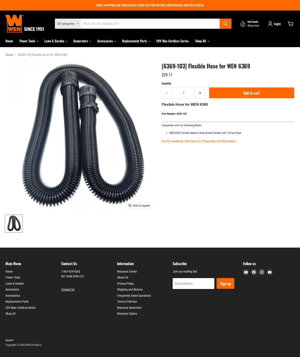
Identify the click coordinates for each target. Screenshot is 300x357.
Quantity (166, 83)
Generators (81, 40)
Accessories (105, 40)
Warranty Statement (129, 307)
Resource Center (127, 271)
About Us (122, 277)
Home (9, 40)
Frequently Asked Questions (134, 295)
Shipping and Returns (130, 289)
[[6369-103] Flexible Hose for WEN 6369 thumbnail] (13, 223)
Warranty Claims (127, 313)
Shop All (201, 40)
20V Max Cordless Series (172, 40)
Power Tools (28, 40)
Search (9, 340)
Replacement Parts (135, 40)
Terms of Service (127, 301)
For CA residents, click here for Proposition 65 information (199, 141)
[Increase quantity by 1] (200, 92)
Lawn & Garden (54, 40)
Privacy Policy (125, 283)
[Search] (225, 24)
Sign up (225, 283)
